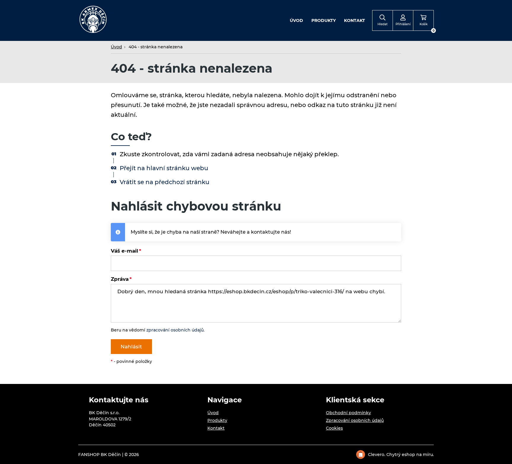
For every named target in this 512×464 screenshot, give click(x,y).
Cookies (334, 428)
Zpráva (120, 279)
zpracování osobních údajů (175, 330)
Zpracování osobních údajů (355, 420)
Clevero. (376, 454)
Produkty (323, 20)
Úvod (296, 20)
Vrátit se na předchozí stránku (164, 182)
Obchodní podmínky (348, 412)
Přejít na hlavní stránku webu (164, 168)
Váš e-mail (124, 251)
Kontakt (354, 20)
